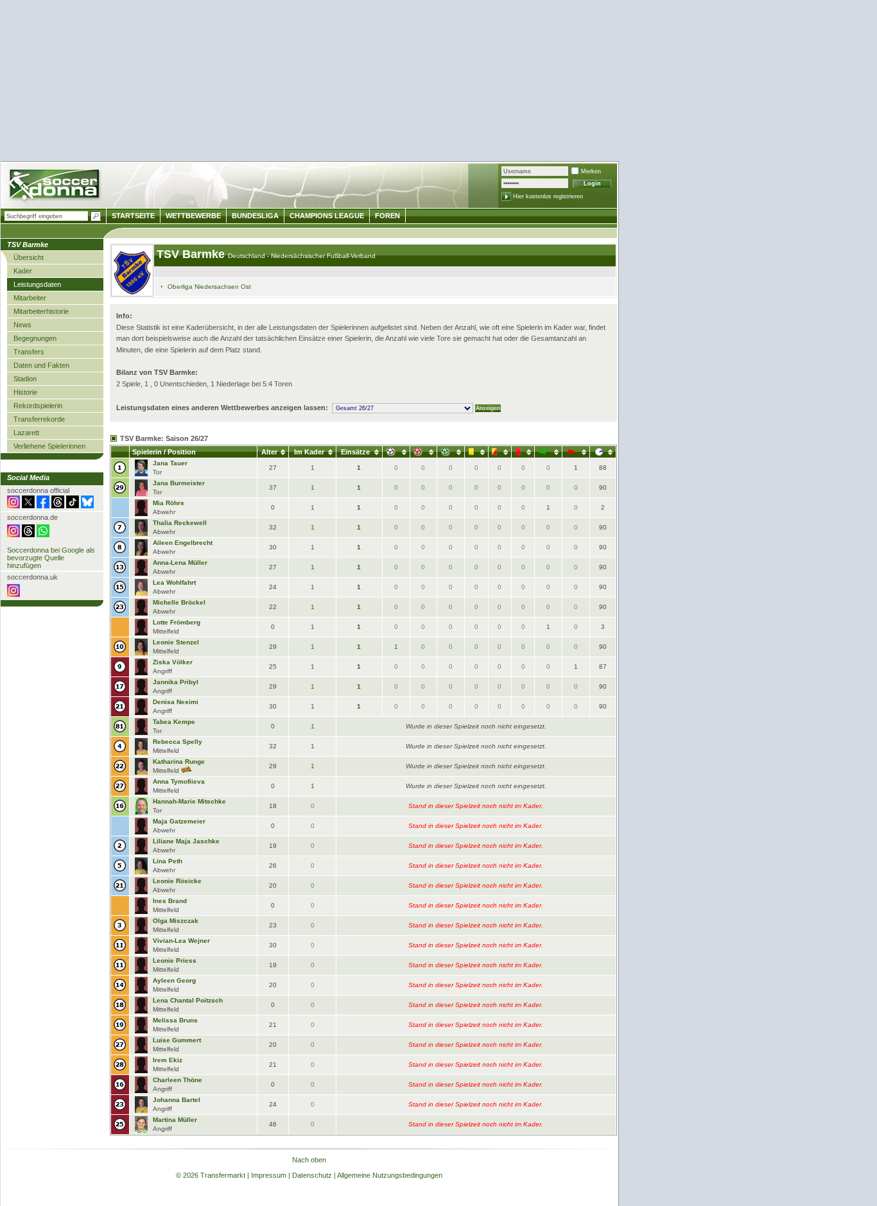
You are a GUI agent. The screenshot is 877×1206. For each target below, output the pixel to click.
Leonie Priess (174, 960)
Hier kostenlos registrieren (548, 196)
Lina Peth (167, 861)
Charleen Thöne (177, 1079)
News (22, 325)
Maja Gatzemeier (179, 821)
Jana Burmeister (179, 483)
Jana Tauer (170, 463)
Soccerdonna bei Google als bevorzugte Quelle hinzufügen (51, 557)
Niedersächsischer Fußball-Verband (323, 255)
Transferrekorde (39, 419)
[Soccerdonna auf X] (28, 506)
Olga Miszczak (175, 920)
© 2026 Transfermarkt (210, 1175)
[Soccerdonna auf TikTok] (72, 506)
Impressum (268, 1175)
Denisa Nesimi (175, 701)
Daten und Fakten (41, 365)
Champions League (327, 216)
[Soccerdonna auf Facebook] (43, 506)
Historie (25, 392)
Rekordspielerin (37, 405)
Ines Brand (170, 900)
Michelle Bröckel (179, 602)
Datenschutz (312, 1175)
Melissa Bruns (175, 1020)
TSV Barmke (192, 254)
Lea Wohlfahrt (174, 582)
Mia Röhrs (168, 502)
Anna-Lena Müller (180, 562)
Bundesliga (255, 216)
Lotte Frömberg (176, 622)
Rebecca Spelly (177, 741)
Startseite (133, 216)
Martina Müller (175, 1119)
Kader (22, 271)
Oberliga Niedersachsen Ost (209, 286)
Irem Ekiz (167, 1060)
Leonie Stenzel (176, 642)
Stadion (25, 379)
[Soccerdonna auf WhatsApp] (43, 534)
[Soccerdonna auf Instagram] (13, 506)
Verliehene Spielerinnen (49, 446)
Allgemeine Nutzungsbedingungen (389, 1175)
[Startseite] (55, 186)
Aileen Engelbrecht (183, 542)
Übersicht (28, 257)
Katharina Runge (179, 761)
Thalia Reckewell (180, 522)
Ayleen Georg (174, 980)
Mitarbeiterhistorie (41, 311)
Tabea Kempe (174, 721)
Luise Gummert (177, 1040)
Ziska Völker (173, 662)
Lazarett (26, 432)
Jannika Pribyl (175, 681)
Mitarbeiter (29, 298)
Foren (387, 216)
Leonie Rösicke (177, 880)
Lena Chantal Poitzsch (188, 1000)
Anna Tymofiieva (179, 781)
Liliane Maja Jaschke (186, 841)
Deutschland (247, 255)
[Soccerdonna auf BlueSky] (87, 506)
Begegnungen (34, 338)
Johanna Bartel (176, 1099)
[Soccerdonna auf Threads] (57, 506)
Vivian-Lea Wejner (181, 940)
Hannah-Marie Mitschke (189, 801)
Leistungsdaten (37, 284)
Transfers (28, 352)
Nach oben (309, 1160)
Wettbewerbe (193, 216)
